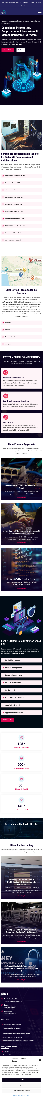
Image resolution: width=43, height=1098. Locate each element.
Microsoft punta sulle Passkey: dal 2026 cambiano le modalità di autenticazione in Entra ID (21, 968)
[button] (40, 1060)
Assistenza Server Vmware (12, 1028)
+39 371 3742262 (10, 1012)
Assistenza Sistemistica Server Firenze (16, 1034)
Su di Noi (6, 1051)
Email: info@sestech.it (11, 3)
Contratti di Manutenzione (12, 1025)
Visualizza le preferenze (21, 1091)
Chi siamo (21, 50)
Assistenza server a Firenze (12, 1037)
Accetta (21, 1080)
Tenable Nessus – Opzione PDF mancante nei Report (21, 486)
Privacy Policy (25, 1095)
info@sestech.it (9, 1006)
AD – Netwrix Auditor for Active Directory (21, 579)
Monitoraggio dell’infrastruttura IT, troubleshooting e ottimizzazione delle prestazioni (21, 882)
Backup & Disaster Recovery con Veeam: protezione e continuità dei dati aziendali (21, 931)
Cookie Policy (16, 1095)
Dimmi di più (8, 50)
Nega (21, 1085)
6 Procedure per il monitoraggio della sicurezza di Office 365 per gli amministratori (21, 532)
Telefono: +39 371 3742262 (13, 1000)
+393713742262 (35, 3)
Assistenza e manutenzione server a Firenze (18, 1041)
